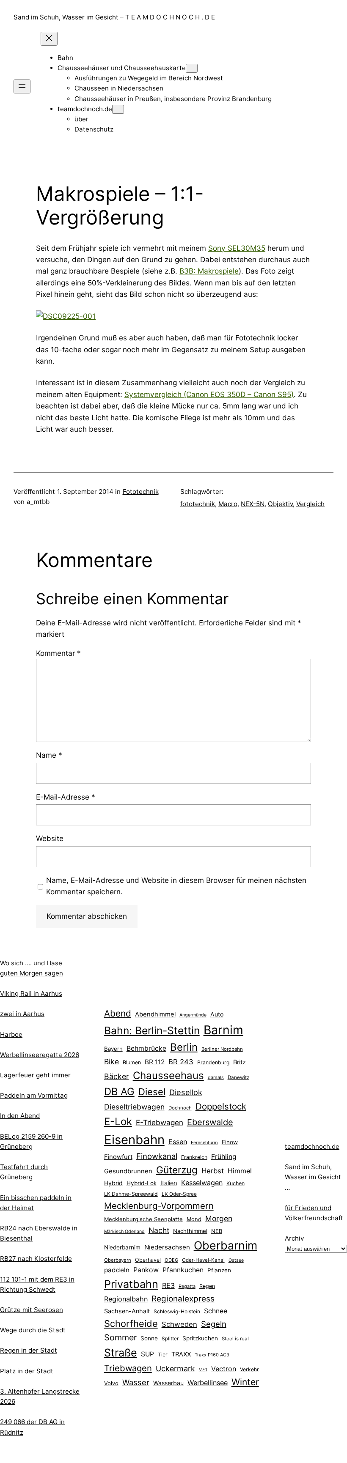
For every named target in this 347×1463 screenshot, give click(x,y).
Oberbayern (117, 1260)
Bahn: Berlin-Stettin (152, 1030)
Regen (207, 1286)
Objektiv (280, 504)
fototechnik (197, 504)
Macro (227, 504)
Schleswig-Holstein (177, 1311)
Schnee (215, 1311)
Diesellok (185, 1092)
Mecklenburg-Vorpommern (159, 1205)
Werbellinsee (207, 1382)
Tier (163, 1354)
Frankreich (194, 1157)
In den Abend (20, 1116)
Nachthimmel (190, 1230)
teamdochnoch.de (312, 1146)
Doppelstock (221, 1106)
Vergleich (310, 504)
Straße (120, 1352)
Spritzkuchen (200, 1338)
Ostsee (236, 1260)
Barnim (223, 1029)
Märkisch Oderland (124, 1231)
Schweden (179, 1324)
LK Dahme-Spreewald (131, 1194)
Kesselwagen (202, 1182)
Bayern (113, 1048)
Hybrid (113, 1182)
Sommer (120, 1337)
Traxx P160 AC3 (212, 1355)
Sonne (149, 1338)
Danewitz (238, 1077)
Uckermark (175, 1368)
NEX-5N (252, 504)
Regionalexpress (183, 1299)
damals (216, 1077)
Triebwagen (128, 1368)
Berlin (184, 1047)
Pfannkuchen (183, 1270)
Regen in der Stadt (28, 1350)
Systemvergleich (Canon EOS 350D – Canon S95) (209, 394)
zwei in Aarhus (22, 1014)
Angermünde (193, 1015)
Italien (168, 1183)
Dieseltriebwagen (134, 1106)
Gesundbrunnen (128, 1171)
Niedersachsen (167, 1247)
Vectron (223, 1369)
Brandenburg (213, 1062)
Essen (177, 1141)
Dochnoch (180, 1108)
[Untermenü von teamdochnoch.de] (118, 109)
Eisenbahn (134, 1139)
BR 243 (180, 1062)
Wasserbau (168, 1382)
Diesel (151, 1091)
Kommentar (58, 653)
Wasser (135, 1382)
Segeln (213, 1324)
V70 (203, 1370)
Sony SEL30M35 (236, 248)
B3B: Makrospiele (209, 270)
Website (49, 838)
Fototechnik (141, 492)
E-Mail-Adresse (65, 796)
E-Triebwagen (159, 1122)
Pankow (146, 1270)
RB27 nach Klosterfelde (36, 1259)
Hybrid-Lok (142, 1183)
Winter (245, 1381)
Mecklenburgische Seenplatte (143, 1219)
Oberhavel (148, 1260)
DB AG (119, 1091)
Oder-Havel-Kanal (203, 1260)
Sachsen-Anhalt (127, 1311)
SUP (147, 1354)
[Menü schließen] (49, 39)
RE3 (168, 1285)
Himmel (240, 1171)
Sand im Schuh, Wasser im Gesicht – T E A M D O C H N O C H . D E (114, 17)
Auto (216, 1014)
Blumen (132, 1062)
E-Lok (118, 1121)
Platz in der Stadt (26, 1371)
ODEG (171, 1260)
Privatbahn (131, 1284)
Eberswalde (210, 1122)
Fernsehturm (204, 1142)
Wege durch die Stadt (33, 1330)
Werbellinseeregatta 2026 (39, 1055)
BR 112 (155, 1062)
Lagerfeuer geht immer (35, 1075)
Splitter (170, 1339)
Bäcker (116, 1076)
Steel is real (235, 1339)
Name (49, 755)
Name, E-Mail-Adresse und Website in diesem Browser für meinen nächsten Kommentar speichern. (176, 886)
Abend (117, 1013)
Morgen (218, 1218)
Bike (111, 1061)
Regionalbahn (126, 1299)
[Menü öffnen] (22, 86)
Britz (239, 1062)
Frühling (224, 1157)
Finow (230, 1142)
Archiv (294, 1238)
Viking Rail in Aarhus (31, 993)
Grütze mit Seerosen (31, 1310)
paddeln (116, 1270)
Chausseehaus (168, 1075)
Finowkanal (156, 1156)
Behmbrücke (146, 1048)
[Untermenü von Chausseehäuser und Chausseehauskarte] (192, 68)
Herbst (212, 1171)
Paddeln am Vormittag (34, 1095)
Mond (194, 1219)
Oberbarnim (225, 1245)
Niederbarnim (122, 1247)
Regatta (187, 1286)
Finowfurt (118, 1157)
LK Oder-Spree (179, 1194)
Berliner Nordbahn (222, 1049)
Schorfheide (131, 1323)
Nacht (159, 1230)
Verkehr (249, 1369)
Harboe (11, 1034)
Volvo (111, 1383)
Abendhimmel (155, 1014)
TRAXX (181, 1354)
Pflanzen (219, 1270)
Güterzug (177, 1169)
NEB (216, 1230)
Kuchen (235, 1183)
